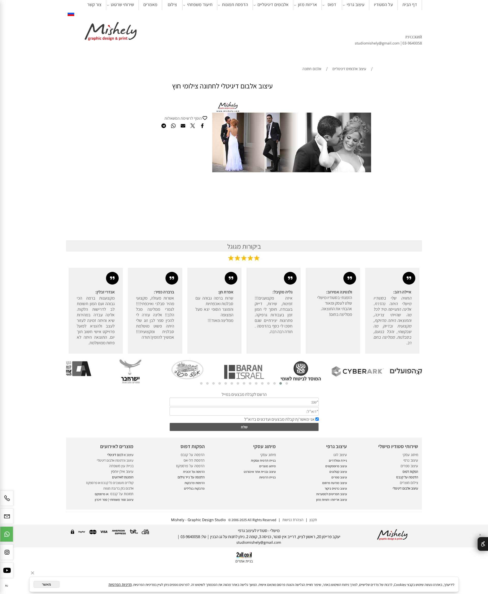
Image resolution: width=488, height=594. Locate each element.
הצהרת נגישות (292, 519)
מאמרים (150, 4)
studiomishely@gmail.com (378, 43)
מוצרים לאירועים (116, 446)
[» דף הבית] (110, 31)
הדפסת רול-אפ (194, 460)
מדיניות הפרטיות (120, 584)
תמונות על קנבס (121, 493)
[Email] (7, 518)
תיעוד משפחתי (199, 4)
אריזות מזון (307, 4)
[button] (287, 383)
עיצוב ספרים (409, 465)
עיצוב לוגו (340, 454)
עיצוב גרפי (355, 4)
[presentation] (417, 373)
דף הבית (409, 4)
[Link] (71, 13)
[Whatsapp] (7, 536)
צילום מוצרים (408, 482)
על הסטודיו (383, 4)
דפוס (332, 4)
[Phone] (7, 500)
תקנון (312, 519)
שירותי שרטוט (122, 4)
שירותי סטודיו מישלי (398, 446)
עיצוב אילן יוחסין (122, 471)
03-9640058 (412, 43)
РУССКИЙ (413, 37)
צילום (172, 4)
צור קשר (94, 4)
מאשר (46, 584)
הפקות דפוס (192, 446)
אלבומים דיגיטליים (272, 4)
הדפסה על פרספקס (190, 465)
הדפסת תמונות (235, 4)
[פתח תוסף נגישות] (483, 544)
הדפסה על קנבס (193, 454)
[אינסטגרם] (7, 554)
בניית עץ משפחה (121, 465)
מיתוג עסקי (410, 454)
